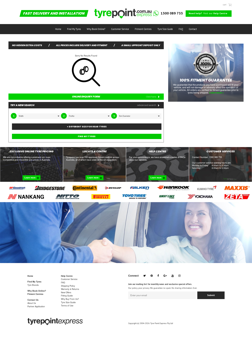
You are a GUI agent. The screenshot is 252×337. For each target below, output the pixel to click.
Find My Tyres (74, 29)
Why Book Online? (96, 29)
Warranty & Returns (70, 289)
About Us (31, 303)
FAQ (181, 29)
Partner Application (36, 306)
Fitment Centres (143, 29)
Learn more (30, 177)
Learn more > (216, 92)
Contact (193, 29)
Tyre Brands (33, 284)
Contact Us (32, 299)
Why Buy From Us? (70, 298)
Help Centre (67, 275)
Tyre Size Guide (165, 29)
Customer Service (120, 29)
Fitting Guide (67, 295)
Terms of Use (67, 305)
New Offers (66, 292)
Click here (151, 96)
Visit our (208, 13)
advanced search (147, 105)
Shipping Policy (68, 285)
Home (58, 29)
